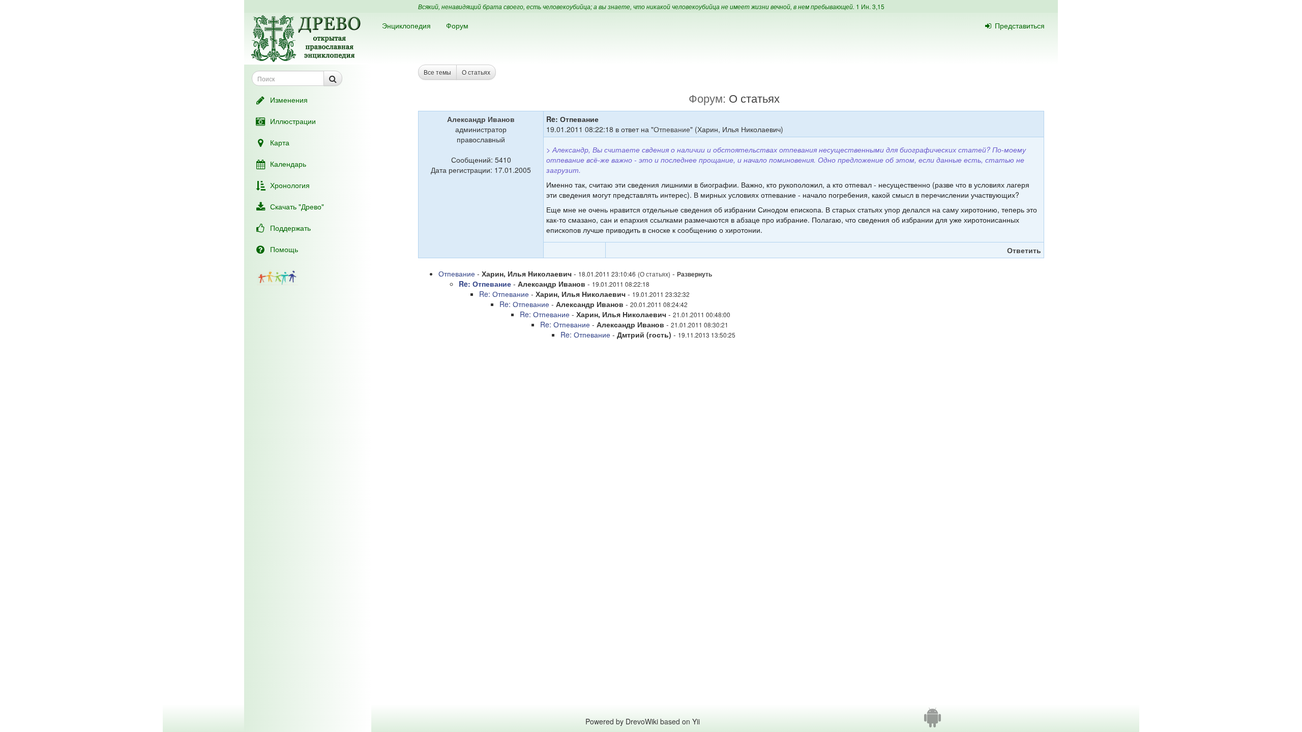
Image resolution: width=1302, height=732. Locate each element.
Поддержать (290, 228)
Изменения (289, 100)
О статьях (476, 72)
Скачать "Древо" (297, 206)
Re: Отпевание (485, 284)
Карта (279, 142)
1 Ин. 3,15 (870, 6)
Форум (457, 25)
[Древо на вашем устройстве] (932, 721)
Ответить (1024, 250)
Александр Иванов (481, 119)
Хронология (290, 185)
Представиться (1020, 25)
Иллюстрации (293, 121)
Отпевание (672, 129)
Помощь (284, 249)
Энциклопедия (406, 25)
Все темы (437, 72)
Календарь (288, 164)
